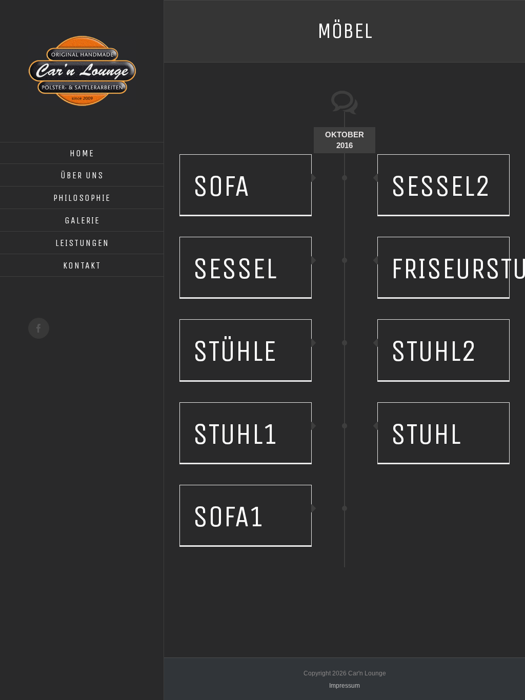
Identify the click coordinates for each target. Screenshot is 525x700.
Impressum (344, 685)
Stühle (234, 351)
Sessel (235, 268)
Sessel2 (440, 186)
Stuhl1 (235, 434)
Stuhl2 (433, 351)
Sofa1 (229, 516)
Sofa (221, 186)
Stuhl (426, 434)
